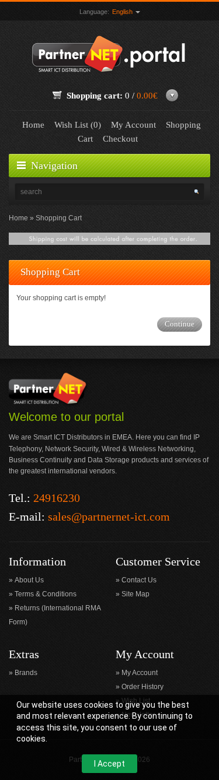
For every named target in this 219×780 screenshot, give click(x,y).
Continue (179, 323)
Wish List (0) (77, 124)
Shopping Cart (59, 218)
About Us (29, 580)
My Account (133, 124)
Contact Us (139, 580)
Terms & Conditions (46, 594)
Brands (26, 673)
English (123, 11)
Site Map (135, 594)
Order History (142, 687)
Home (33, 124)
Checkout (120, 138)
